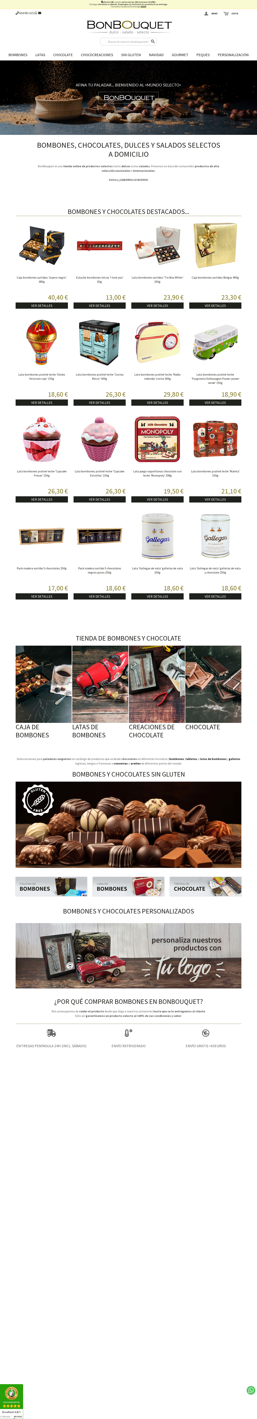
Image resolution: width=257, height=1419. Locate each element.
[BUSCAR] (153, 41)
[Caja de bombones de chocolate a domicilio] (44, 684)
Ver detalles (41, 305)
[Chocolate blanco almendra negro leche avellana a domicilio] (213, 684)
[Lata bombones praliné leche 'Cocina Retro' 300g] (100, 342)
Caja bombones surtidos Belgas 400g (215, 277)
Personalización (233, 54)
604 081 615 (26, 13)
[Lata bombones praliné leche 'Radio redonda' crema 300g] (157, 342)
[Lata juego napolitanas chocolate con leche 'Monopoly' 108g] (157, 439)
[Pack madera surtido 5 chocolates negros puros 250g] (100, 536)
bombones (176, 759)
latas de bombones (213, 759)
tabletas (191, 759)
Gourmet (180, 54)
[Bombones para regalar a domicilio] (51, 886)
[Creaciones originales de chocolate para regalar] (157, 684)
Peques (203, 54)
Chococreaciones (97, 54)
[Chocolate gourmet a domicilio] (205, 886)
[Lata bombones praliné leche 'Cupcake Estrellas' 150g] (100, 439)
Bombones (17, 54)
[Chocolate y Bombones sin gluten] (128, 825)
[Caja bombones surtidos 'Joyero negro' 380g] (42, 245)
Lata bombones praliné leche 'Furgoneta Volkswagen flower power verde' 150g (215, 379)
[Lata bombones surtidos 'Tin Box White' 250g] (157, 245)
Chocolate (63, 54)
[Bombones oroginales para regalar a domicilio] (128, 886)
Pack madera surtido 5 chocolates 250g (42, 568)
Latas (40, 54)
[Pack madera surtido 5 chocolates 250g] (42, 536)
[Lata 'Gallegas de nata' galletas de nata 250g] (157, 536)
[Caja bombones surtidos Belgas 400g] (215, 245)
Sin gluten (131, 54)
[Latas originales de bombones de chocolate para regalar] (100, 684)
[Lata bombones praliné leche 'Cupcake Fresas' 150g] (42, 439)
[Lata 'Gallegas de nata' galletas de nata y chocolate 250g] (215, 536)
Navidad (156, 54)
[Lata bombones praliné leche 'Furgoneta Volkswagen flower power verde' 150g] (215, 342)
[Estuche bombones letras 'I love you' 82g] (100, 245)
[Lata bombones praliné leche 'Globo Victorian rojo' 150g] (42, 342)
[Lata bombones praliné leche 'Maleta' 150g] (215, 439)
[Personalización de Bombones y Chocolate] (128, 955)
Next (253, 97)
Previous (4, 97)
